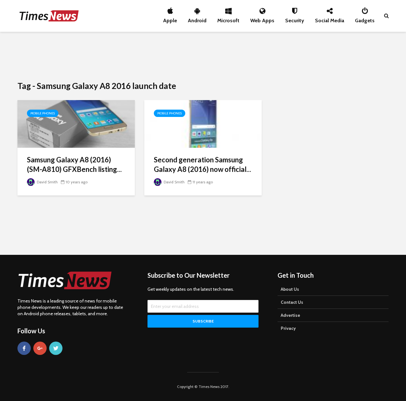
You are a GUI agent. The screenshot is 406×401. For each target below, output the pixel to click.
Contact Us (292, 302)
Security (294, 18)
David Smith (47, 182)
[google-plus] (40, 348)
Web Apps (262, 18)
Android (197, 18)
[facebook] (24, 348)
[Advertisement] (203, 55)
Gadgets (365, 18)
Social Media (329, 18)
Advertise (290, 315)
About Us (290, 289)
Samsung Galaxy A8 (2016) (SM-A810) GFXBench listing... (74, 164)
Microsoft (228, 18)
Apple (170, 18)
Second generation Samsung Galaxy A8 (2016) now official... (202, 164)
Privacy (288, 328)
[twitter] (55, 348)
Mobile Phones (42, 113)
